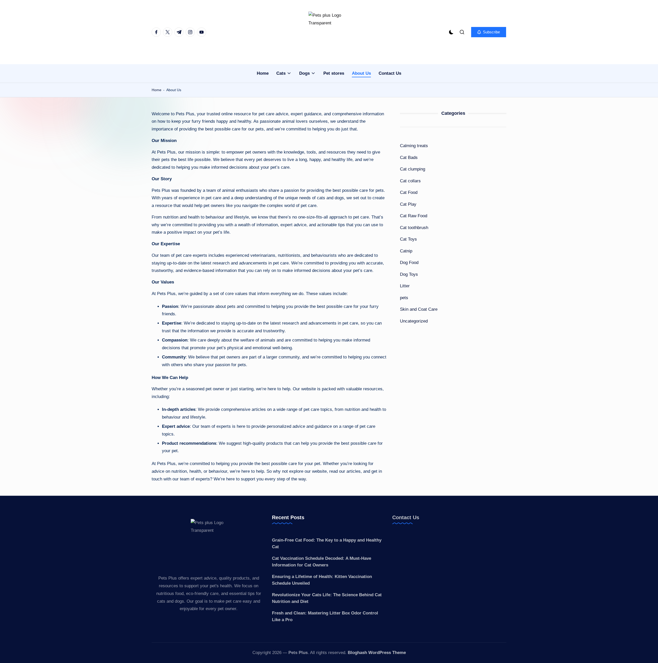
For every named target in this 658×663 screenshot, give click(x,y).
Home (156, 90)
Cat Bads (409, 157)
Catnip (406, 250)
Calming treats (414, 145)
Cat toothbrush (414, 227)
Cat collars (410, 180)
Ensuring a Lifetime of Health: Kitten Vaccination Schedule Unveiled (322, 580)
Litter (405, 285)
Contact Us (405, 517)
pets (404, 297)
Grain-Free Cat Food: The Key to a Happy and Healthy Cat (326, 543)
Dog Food (409, 262)
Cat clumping (412, 169)
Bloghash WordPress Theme (377, 652)
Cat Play (408, 204)
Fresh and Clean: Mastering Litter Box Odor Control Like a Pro (325, 616)
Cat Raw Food (413, 215)
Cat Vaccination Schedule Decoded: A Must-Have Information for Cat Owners (321, 561)
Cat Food (408, 192)
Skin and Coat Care (418, 309)
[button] (488, 32)
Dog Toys (409, 274)
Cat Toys (408, 239)
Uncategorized (414, 320)
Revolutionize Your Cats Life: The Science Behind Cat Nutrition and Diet (327, 598)
